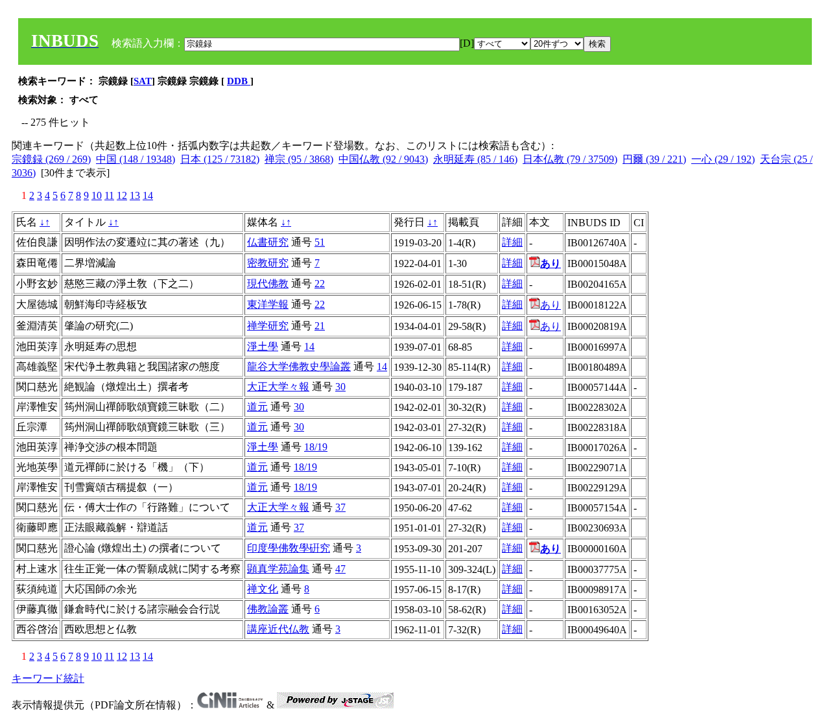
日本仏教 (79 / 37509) (570, 159)
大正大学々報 (278, 386)
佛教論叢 (268, 608)
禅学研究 (268, 325)
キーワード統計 (48, 678)
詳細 (512, 242)
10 (96, 195)
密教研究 (268, 262)
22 (319, 283)
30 (340, 386)
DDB (238, 81)
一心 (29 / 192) (723, 159)
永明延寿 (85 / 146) (475, 159)
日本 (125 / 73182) (219, 159)
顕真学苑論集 (278, 568)
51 (319, 242)
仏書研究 (268, 242)
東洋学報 (268, 304)
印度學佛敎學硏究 (288, 548)
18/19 (315, 446)
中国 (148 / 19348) (135, 159)
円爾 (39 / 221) (654, 159)
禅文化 (262, 588)
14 (148, 195)
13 (135, 195)
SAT (143, 81)
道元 (257, 406)
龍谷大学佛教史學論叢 (299, 366)
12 (122, 195)
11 (109, 195)
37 (340, 507)
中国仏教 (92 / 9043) (383, 159)
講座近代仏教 (278, 629)
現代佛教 (268, 283)
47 (340, 568)
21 (319, 325)
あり (550, 304)
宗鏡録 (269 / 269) (51, 159)
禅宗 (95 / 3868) (299, 159)
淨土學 (262, 346)
